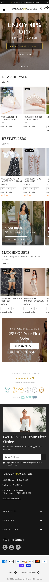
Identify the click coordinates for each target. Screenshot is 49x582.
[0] (45, 8)
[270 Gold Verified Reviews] (21, 390)
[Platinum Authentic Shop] (7, 390)
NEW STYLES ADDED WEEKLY (26, 2)
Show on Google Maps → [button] (12, 498)
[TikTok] (18, 547)
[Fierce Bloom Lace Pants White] (34, 162)
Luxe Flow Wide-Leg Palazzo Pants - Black (11, 180)
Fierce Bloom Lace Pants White (32, 180)
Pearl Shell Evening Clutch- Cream (32, 118)
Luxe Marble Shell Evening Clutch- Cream (9, 118)
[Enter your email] (43, 457)
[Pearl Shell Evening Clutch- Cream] (34, 100)
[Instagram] (11, 547)
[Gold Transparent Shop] (14, 390)
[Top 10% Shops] (41, 390)
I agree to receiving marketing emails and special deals (24, 463)
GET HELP (8, 520)
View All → (6, 82)
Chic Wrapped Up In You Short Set (11, 300)
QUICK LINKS (10, 529)
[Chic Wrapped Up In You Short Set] (11, 282)
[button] (24, 55)
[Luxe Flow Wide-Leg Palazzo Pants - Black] (11, 162)
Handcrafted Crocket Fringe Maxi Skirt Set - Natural (33, 300)
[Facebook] (5, 547)
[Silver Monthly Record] (28, 390)
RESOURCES (10, 511)
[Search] (41, 8)
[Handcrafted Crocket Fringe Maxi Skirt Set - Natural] (34, 282)
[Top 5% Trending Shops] (34, 390)
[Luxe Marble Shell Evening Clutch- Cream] (11, 100)
